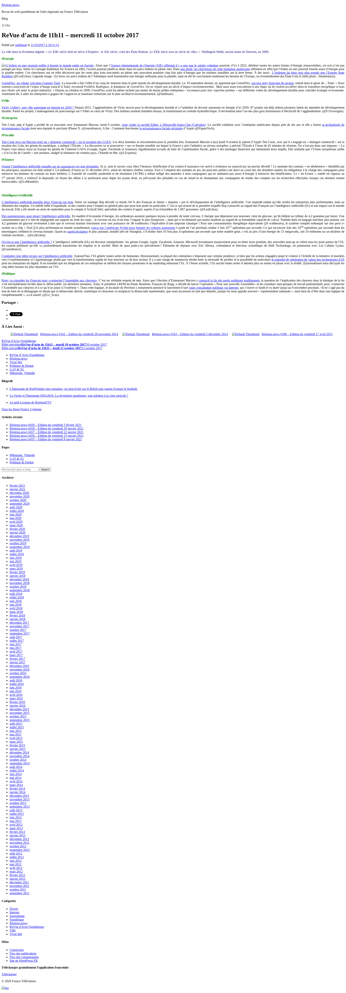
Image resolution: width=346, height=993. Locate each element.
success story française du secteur (272, 83)
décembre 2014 (19, 752)
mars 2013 (16, 828)
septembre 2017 (20, 633)
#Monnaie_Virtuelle (22, 373)
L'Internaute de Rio (74, 389)
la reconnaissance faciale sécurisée (161, 128)
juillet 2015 (17, 727)
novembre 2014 (19, 756)
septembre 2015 (20, 720)
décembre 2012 (19, 839)
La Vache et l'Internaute (69, 395)
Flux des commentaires (24, 957)
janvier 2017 (17, 662)
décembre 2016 (19, 666)
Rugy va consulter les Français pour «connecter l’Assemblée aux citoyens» (49, 280)
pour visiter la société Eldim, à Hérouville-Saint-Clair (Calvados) (164, 124)
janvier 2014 (17, 792)
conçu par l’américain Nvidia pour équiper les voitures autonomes (133, 228)
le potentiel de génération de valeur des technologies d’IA (308, 259)
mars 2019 (16, 568)
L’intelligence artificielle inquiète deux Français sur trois (37, 202)
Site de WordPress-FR (24, 960)
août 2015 (16, 723)
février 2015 (17, 745)
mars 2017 (16, 655)
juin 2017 (16, 644)
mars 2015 (16, 741)
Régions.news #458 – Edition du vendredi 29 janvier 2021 (46, 428)
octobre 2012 (18, 846)
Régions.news (10, 5)
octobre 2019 (18, 543)
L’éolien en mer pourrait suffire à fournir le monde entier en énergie (50, 65)
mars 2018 (16, 612)
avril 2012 (16, 868)
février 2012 (17, 875)
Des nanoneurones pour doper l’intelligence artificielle (36, 216)
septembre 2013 (20, 806)
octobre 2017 (18, 630)
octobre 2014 (18, 759)
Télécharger (9, 974)
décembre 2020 (19, 492)
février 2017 (17, 658)
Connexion (17, 950)
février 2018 (17, 615)
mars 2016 (16, 698)
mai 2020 (15, 518)
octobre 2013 (18, 803)
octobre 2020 (18, 500)
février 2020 (17, 529)
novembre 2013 (19, 799)
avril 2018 (16, 608)
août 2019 (16, 550)
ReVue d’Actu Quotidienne (27, 355)
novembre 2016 (19, 669)
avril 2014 (16, 781)
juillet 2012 (17, 857)
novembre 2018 (19, 583)
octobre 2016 (18, 673)
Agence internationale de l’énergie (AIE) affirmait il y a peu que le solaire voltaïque (164, 65)
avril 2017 (16, 651)
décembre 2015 (19, 709)
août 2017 (16, 637)
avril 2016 (16, 694)
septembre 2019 (20, 547)
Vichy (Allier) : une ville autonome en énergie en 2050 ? (38, 107)
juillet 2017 (17, 640)
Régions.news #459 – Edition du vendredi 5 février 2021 (45, 425)
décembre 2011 (19, 882)
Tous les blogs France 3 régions (21, 409)
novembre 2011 (19, 886)
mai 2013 (15, 821)
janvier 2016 (17, 705)
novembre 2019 (19, 539)
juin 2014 (16, 774)
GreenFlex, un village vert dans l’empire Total (31, 83)
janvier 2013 (17, 835)
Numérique (17, 919)
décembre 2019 (19, 536)
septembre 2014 (20, 763)
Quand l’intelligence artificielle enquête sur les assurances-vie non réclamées (50, 166)
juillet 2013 (17, 813)
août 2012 (16, 853)
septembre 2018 (20, 590)
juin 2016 (16, 687)
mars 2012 (16, 871)
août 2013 (16, 810)
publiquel (21, 45)
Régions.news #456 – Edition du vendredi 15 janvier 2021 (46, 435)
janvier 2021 (17, 489)
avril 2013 (16, 824)
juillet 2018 (17, 597)
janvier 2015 (17, 749)
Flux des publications (23, 953)
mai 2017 (15, 648)
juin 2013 (16, 817)
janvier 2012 (17, 878)
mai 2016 (15, 691)
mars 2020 (16, 525)
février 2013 (17, 832)
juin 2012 (16, 860)
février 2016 (17, 702)
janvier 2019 (17, 575)
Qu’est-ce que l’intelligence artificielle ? (27, 242)
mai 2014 (15, 777)
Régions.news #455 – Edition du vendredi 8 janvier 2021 (46, 439)
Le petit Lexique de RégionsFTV (31, 402)
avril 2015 (16, 738)
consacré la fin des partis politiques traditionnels (229, 280)
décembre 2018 (19, 579)
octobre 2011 (18, 889)
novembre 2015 (19, 712)
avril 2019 (16, 565)
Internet (14, 912)
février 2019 (17, 572)
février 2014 (17, 788)
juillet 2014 (17, 770)
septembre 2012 (20, 850)
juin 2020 (16, 514)
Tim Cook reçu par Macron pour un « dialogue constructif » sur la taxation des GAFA (56, 142)
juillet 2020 (17, 511)
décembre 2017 (19, 622)
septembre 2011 (19, 893)
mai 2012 (15, 864)
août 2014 (16, 767)
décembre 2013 (19, 795)
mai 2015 (15, 734)
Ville (13, 930)
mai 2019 (15, 561)
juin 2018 (16, 601)
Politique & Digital (21, 365)
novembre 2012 (19, 842)
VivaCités (16, 362)
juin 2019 (16, 557)
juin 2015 (16, 731)
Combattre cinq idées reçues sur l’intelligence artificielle (37, 256)
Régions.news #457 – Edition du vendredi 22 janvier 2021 (46, 432)
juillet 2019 (17, 554)
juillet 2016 (17, 684)
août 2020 (16, 507)
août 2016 (16, 680)
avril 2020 (16, 521)
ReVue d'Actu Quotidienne (19, 341)
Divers (14, 908)
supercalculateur (77, 231)
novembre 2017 (19, 626)
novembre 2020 (19, 496)
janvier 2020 (17, 532)
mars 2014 (16, 785)
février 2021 (17, 485)
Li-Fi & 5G (17, 369)
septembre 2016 (20, 676)
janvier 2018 (17, 619)
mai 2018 (15, 604)
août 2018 (16, 593)
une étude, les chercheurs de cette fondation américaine (215, 69)
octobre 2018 (18, 586)
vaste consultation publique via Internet (213, 287)
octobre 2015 (18, 716)
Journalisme (17, 916)
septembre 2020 (20, 503)
